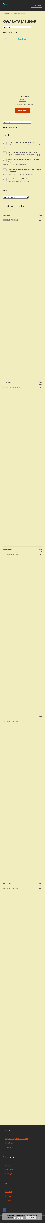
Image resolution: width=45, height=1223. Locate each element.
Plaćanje (8, 1174)
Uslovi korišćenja (11, 1147)
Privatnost (9, 1143)
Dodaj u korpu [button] (22, 110)
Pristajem (31, 1218)
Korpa (7, 1165)
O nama (8, 1200)
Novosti (8, 1196)
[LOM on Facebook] (4, 1210)
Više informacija (18, 1217)
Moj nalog (9, 1169)
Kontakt (8, 1192)
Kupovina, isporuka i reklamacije (17, 1139)
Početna (7, 14)
